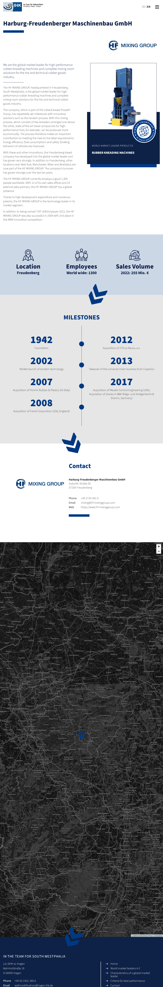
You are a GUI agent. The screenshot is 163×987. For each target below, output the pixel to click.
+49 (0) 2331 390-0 (25, 981)
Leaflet (134, 935)
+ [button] (159, 546)
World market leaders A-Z (125, 968)
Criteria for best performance (127, 981)
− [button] (159, 551)
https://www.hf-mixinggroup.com (94, 507)
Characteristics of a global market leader (130, 974)
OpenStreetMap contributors (151, 935)
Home (114, 964)
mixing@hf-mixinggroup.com (92, 503)
